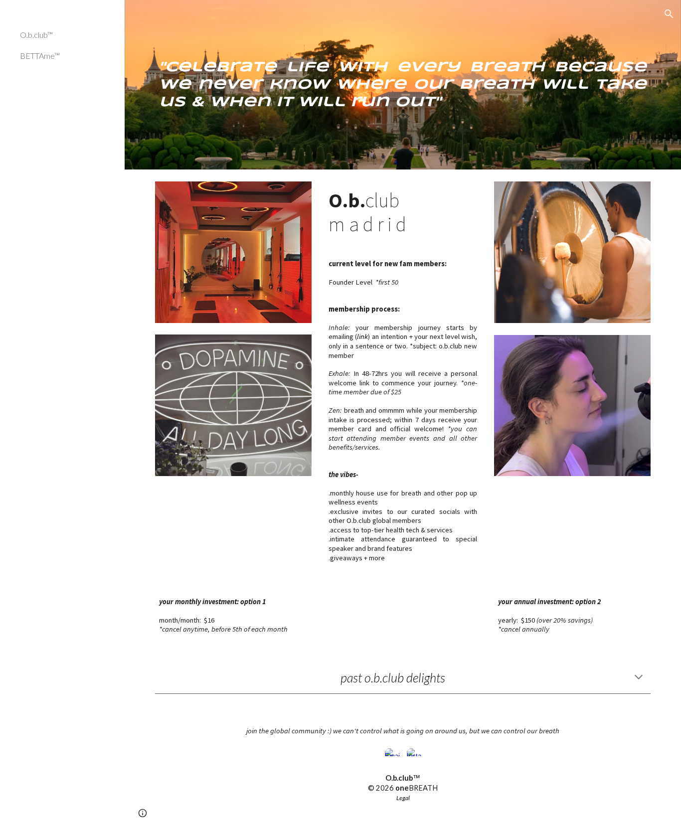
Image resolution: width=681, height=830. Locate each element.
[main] (403, 85)
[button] (669, 14)
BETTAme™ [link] (40, 55)
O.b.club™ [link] (36, 34)
